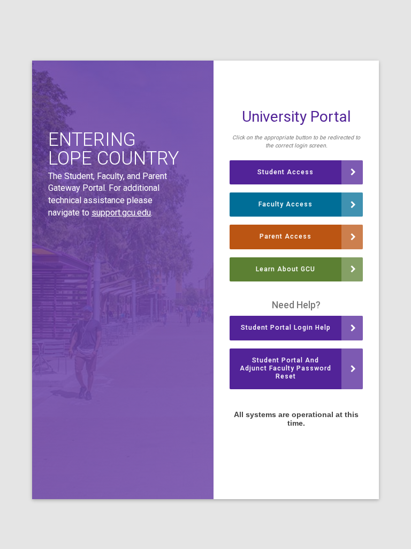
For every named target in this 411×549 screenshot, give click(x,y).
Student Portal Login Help (286, 327)
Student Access (285, 172)
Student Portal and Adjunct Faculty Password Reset (285, 369)
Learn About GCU (285, 269)
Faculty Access (285, 204)
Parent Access (285, 236)
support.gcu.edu (121, 212)
